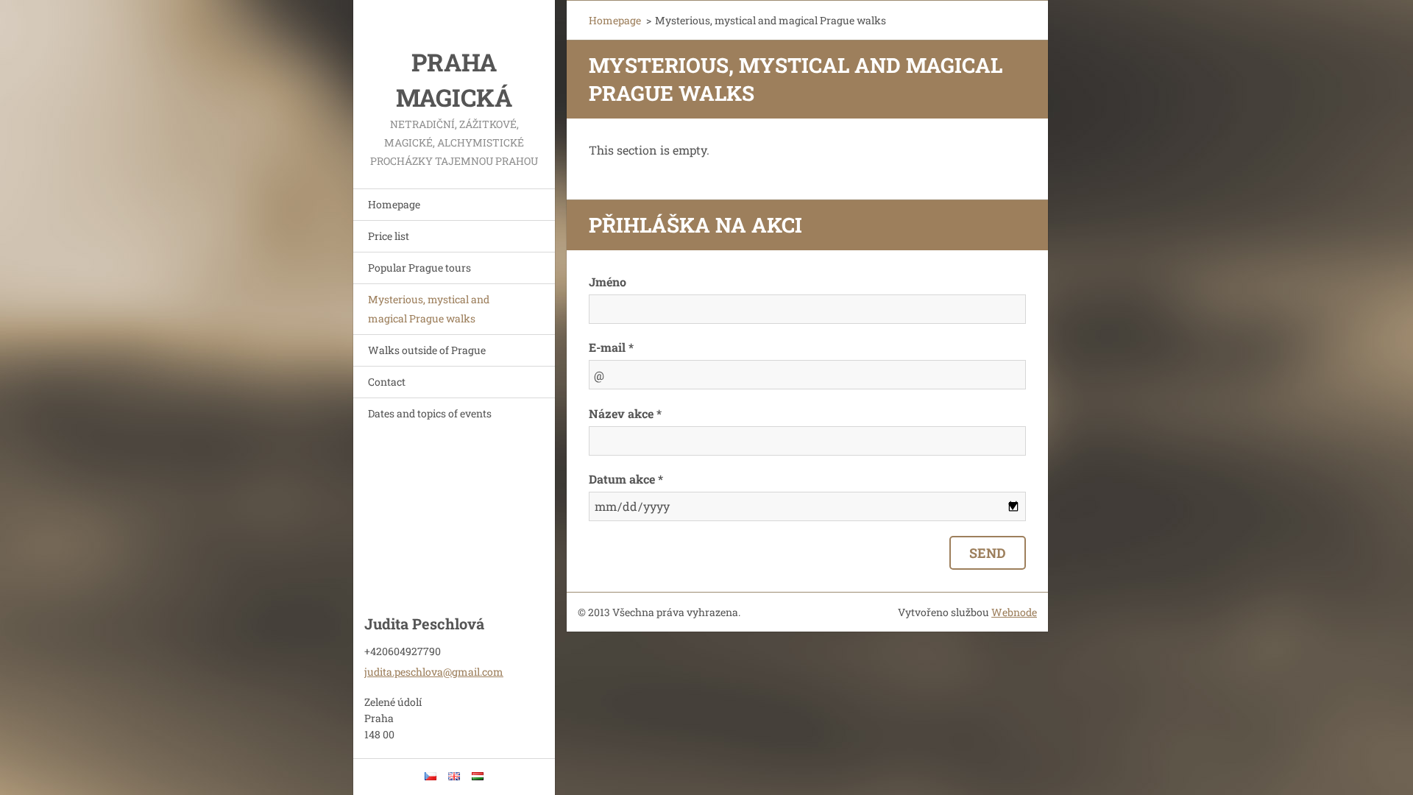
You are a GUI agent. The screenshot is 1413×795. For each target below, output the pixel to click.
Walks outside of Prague (427, 350)
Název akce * (625, 413)
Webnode (1014, 612)
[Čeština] (430, 776)
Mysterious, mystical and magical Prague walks (428, 308)
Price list (388, 236)
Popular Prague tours (419, 268)
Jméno (607, 281)
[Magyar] (478, 776)
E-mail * (611, 347)
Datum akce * (626, 479)
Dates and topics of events (430, 413)
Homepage (394, 204)
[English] (454, 776)
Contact (387, 382)
